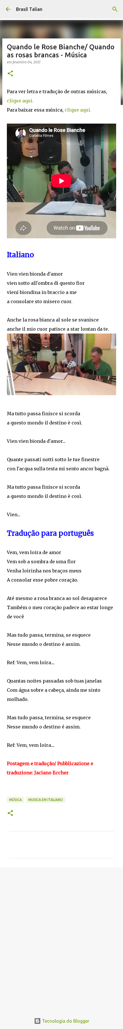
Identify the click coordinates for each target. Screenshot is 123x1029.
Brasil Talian (29, 9)
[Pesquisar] (115, 9)
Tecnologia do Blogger (65, 1021)
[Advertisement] (61, 937)
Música (15, 800)
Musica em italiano (45, 800)
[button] (10, 74)
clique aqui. (20, 101)
